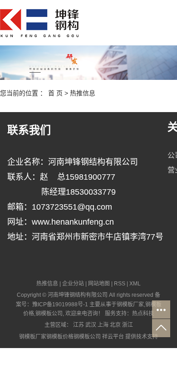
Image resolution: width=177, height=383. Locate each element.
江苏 (78, 325)
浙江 (127, 325)
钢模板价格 (60, 337)
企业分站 (73, 283)
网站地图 (99, 283)
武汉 (90, 325)
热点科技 (143, 313)
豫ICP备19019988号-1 (60, 304)
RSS (119, 283)
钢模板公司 (49, 313)
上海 (103, 325)
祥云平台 (113, 337)
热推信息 (82, 93)
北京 (115, 325)
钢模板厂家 (130, 304)
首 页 (55, 93)
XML (135, 283)
